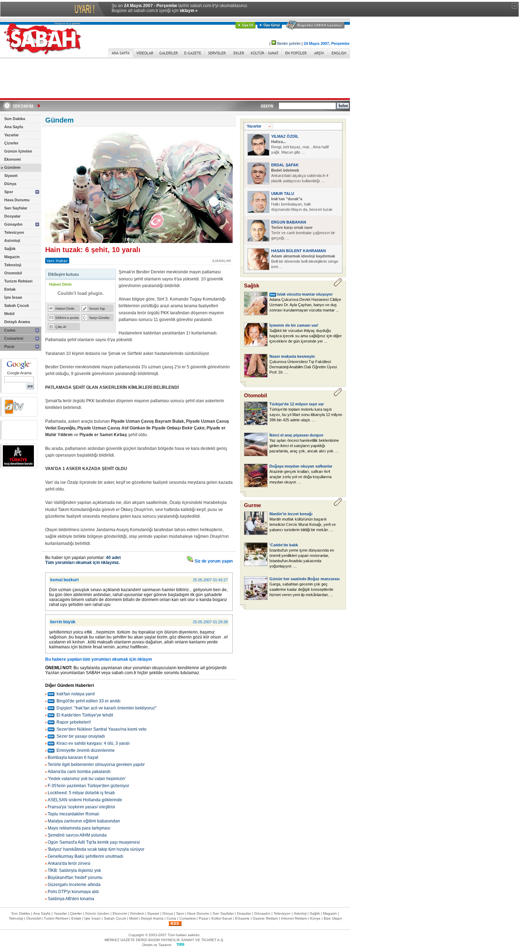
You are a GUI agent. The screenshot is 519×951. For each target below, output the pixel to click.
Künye (315, 918)
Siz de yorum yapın (213, 561)
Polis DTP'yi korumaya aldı (73, 891)
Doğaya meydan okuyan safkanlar (300, 466)
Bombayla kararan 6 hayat (73, 757)
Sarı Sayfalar (15, 208)
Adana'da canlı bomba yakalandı (79, 771)
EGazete (242, 918)
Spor (8, 192)
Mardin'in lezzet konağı (290, 514)
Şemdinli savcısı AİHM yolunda (77, 835)
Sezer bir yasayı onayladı (80, 736)
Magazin (12, 257)
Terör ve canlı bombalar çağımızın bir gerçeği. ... (303, 232)
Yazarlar (11, 135)
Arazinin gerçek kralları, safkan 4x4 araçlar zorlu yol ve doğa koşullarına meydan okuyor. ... (300, 476)
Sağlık (10, 248)
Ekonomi (12, 159)
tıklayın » (189, 10)
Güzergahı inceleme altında (74, 884)
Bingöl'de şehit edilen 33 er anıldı (88, 701)
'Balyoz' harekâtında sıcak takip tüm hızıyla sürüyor (96, 849)
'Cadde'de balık (283, 545)
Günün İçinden (18, 151)
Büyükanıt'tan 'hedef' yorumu (75, 877)
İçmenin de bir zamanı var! (293, 325)
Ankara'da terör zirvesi (69, 863)
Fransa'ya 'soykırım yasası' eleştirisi (81, 806)
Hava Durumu (17, 200)
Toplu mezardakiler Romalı (73, 814)
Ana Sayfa (13, 127)
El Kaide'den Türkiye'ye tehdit (84, 715)
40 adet (113, 557)
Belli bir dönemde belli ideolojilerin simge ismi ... (304, 261)
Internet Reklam (294, 918)
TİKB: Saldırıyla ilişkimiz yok (74, 870)
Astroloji (12, 240)
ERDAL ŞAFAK (285, 165)
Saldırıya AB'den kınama (71, 898)
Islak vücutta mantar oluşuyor (305, 294)
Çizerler (11, 143)
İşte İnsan (13, 297)
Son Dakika (14, 119)
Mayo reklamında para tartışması (79, 828)
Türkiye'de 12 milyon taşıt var (296, 404)
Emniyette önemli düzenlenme (85, 750)
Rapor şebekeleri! (73, 722)
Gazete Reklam (265, 918)
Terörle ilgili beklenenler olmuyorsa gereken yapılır (96, 764)
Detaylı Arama (17, 322)
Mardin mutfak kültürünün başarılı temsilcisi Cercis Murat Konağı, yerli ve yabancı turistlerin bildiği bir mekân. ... (302, 524)
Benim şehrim (288, 43)
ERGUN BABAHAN (288, 222)
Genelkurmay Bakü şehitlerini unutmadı (85, 856)
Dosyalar (12, 216)
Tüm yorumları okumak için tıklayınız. (82, 562)
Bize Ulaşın (333, 918)
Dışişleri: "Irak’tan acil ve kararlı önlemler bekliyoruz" (106, 708)
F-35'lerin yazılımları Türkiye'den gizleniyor (88, 785)
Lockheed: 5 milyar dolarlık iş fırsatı (81, 792)
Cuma (9, 330)
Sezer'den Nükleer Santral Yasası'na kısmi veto (101, 729)
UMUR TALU (282, 193)
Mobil (9, 313)
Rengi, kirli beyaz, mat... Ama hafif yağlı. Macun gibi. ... (300, 146)
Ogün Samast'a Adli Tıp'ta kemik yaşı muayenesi (94, 842)
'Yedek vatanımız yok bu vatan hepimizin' (87, 778)
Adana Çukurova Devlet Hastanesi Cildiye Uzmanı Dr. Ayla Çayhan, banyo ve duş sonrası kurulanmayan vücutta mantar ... (305, 304)
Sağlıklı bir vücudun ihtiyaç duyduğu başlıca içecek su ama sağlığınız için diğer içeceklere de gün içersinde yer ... (305, 335)
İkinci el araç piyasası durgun (296, 435)
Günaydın (13, 224)
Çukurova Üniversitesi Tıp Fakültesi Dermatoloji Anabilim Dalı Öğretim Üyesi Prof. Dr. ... (303, 366)
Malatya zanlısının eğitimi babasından (84, 821)
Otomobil (13, 273)
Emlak (10, 289)
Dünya (10, 184)
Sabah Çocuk (16, 305)
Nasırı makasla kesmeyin (292, 356)
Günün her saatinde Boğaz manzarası (304, 579)
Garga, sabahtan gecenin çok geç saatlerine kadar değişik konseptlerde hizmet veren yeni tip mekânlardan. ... (301, 589)
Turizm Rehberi (18, 281)
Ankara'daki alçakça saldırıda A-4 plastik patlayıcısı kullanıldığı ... (299, 175)
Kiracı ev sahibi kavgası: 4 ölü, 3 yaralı (93, 743)
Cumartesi (13, 338)
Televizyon (14, 232)
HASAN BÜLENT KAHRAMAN (298, 251)
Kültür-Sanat (221, 918)
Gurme (252, 505)
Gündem (12, 167)
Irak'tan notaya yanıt (75, 693)
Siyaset (11, 175)
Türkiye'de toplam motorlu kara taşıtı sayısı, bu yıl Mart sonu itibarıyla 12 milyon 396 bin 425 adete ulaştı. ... (305, 414)
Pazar (9, 346)
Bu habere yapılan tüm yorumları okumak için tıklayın (98, 659)
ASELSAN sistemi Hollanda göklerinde (85, 799)
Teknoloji (12, 265)
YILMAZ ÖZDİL (285, 136)
